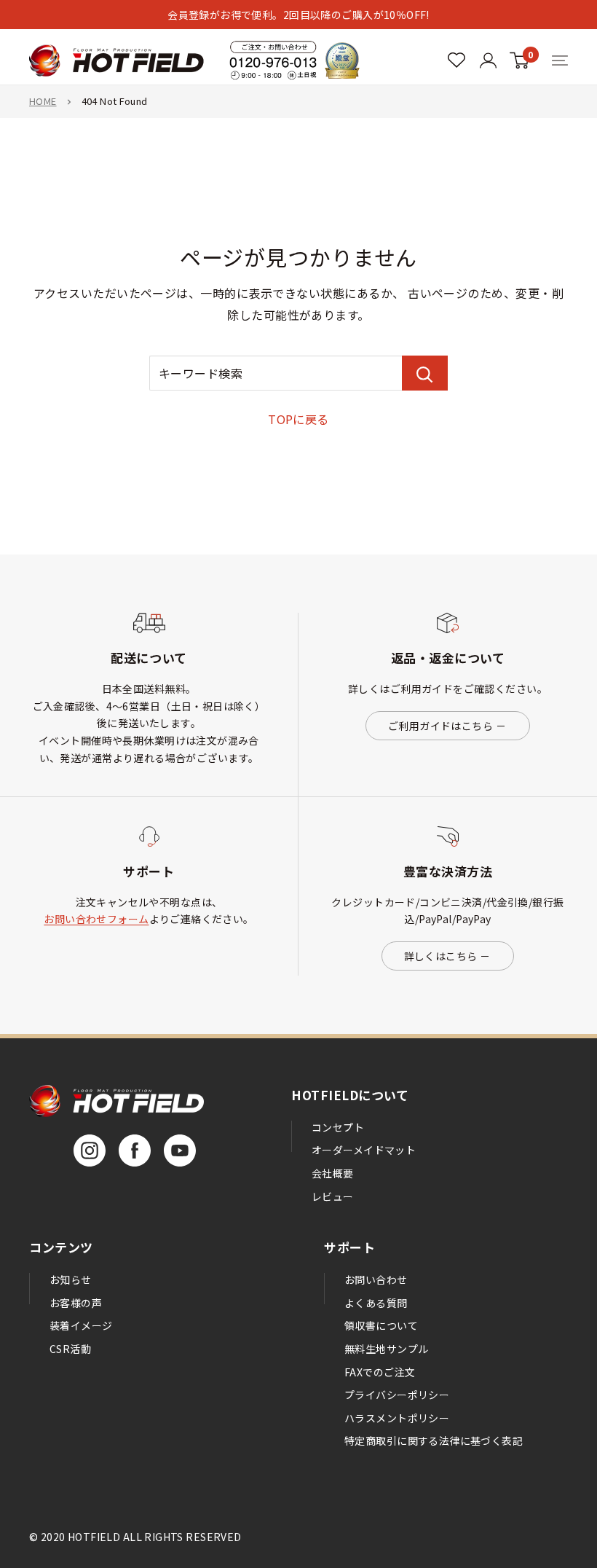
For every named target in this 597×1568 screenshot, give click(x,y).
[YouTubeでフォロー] (180, 1150)
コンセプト (338, 1127)
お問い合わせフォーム (96, 919)
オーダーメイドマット (364, 1149)
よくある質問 (376, 1302)
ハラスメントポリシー (396, 1418)
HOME (43, 101)
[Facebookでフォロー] (135, 1150)
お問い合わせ (376, 1279)
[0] (520, 60)
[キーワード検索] (425, 373)
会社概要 (333, 1173)
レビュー (333, 1196)
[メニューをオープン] (560, 60)
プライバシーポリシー (396, 1394)
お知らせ (71, 1279)
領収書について (381, 1325)
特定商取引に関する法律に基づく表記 (433, 1440)
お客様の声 (76, 1302)
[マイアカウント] (456, 60)
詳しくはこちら (441, 956)
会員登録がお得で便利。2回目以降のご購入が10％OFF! (298, 14)
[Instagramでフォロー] (90, 1150)
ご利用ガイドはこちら (440, 725)
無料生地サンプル (386, 1348)
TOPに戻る (298, 419)
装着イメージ (81, 1325)
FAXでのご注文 (379, 1372)
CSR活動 (70, 1348)
